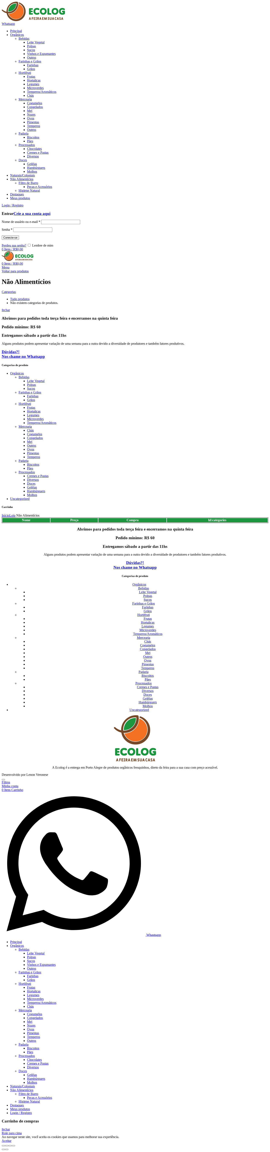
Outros (31, 445)
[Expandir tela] (10, 1145)
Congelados (35, 438)
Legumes (33, 415)
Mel (29, 442)
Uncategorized (20, 499)
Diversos (33, 480)
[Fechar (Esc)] (3, 1145)
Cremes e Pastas (38, 476)
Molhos (32, 495)
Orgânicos (17, 373)
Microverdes (35, 419)
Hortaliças (33, 411)
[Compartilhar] (6, 1145)
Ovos (30, 449)
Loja (12, 515)
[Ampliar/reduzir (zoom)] (13, 1145)
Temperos (33, 457)
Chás (30, 430)
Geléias (32, 487)
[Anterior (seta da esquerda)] (3, 1149)
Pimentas (33, 453)
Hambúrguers (36, 491)
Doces (31, 483)
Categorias (9, 292)
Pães (30, 468)
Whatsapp (8, 24)
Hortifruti (25, 404)
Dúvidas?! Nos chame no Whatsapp (23, 354)
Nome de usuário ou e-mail (21, 222)
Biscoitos (33, 464)
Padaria (23, 461)
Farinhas (32, 396)
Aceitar (6, 1141)
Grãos (31, 400)
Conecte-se (10, 237)
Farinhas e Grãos (30, 392)
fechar (6, 310)
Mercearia (25, 426)
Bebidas (24, 377)
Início (5, 515)
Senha (7, 229)
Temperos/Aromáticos (41, 423)
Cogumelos (34, 434)
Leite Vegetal (36, 381)
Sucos (31, 388)
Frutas (31, 407)
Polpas (31, 385)
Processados (27, 472)
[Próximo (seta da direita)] (6, 1149)
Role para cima (12, 1133)
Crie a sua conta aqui (32, 213)
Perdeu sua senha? (14, 245)
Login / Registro (21, 1113)
